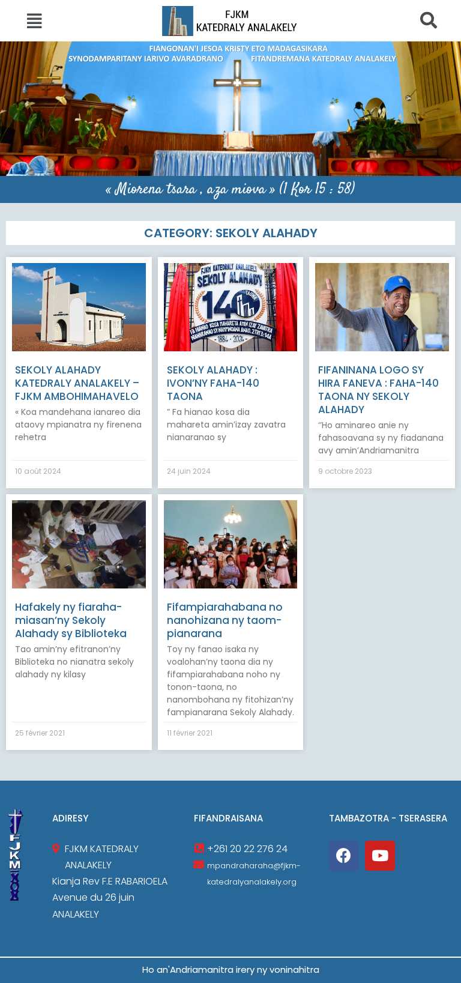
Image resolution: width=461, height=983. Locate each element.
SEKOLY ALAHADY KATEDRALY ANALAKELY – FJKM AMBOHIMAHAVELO (77, 383)
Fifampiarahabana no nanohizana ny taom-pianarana (225, 620)
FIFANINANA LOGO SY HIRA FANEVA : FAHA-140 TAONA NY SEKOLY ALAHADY (378, 390)
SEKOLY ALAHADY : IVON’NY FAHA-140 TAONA (213, 383)
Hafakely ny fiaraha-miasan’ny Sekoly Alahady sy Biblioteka (71, 620)
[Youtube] (380, 856)
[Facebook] (344, 856)
